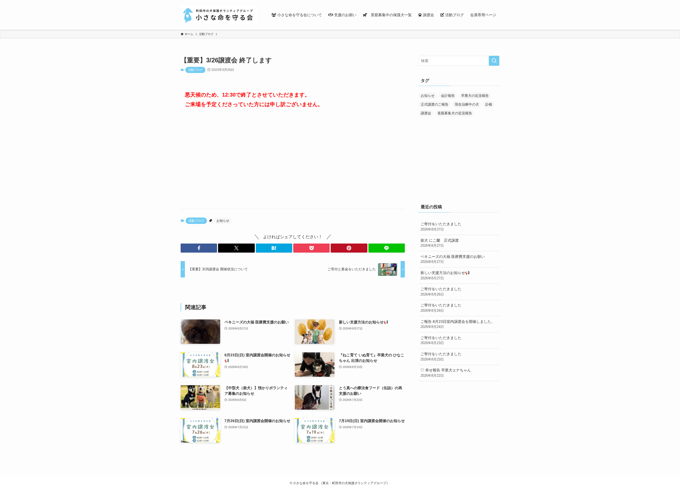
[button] (199, 248)
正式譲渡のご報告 (434, 104)
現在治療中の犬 (467, 104)
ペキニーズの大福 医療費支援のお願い (452, 259)
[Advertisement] (293, 163)
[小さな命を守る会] (219, 14)
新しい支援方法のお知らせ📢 (445, 275)
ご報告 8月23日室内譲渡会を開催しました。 (457, 324)
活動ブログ (195, 69)
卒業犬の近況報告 (475, 96)
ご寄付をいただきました (440, 226)
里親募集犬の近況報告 (454, 113)
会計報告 (448, 96)
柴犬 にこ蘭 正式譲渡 (439, 243)
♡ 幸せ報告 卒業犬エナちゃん (445, 373)
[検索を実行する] (494, 61)
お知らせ (222, 221)
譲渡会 (426, 113)
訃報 (488, 104)
